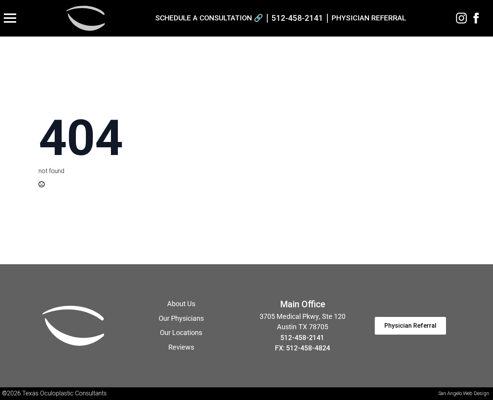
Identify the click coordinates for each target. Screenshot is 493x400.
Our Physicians (181, 318)
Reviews (181, 347)
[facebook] (476, 18)
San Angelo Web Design (463, 393)
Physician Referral (369, 18)
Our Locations (181, 333)
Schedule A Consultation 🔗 (209, 18)
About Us (181, 304)
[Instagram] (461, 18)
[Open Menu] (10, 18)
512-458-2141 (302, 338)
